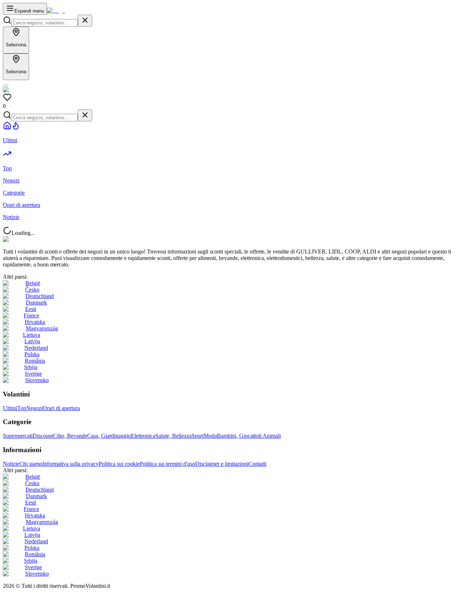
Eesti (30, 309)
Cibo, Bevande (70, 436)
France (31, 315)
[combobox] (44, 23)
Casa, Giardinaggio (109, 436)
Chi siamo (30, 464)
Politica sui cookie (119, 464)
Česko (32, 290)
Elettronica (143, 436)
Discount (43, 436)
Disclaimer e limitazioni (222, 464)
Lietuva (31, 335)
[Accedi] (6, 85)
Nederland (36, 348)
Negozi (34, 408)
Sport (197, 436)
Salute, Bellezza (173, 436)
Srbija (30, 367)
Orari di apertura (61, 408)
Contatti (257, 464)
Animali (271, 436)
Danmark (36, 302)
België (32, 283)
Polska (31, 354)
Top (21, 408)
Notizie (11, 464)
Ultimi (10, 408)
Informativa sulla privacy (70, 464)
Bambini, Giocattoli (239, 436)
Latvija (32, 341)
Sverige (33, 374)
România (35, 361)
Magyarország (42, 328)
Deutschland (39, 296)
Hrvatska (35, 322)
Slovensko (37, 380)
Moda (210, 436)
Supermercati (18, 436)
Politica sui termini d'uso (167, 464)
